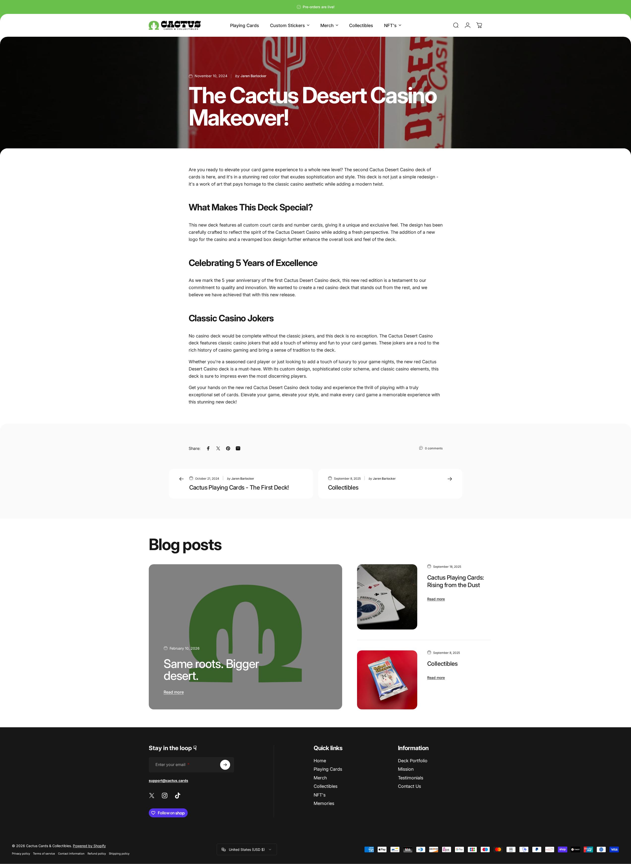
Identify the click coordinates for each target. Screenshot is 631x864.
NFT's (320, 795)
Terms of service (44, 853)
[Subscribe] (225, 765)
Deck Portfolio (412, 760)
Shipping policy (119, 853)
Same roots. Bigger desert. (211, 669)
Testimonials (410, 777)
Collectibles (343, 487)
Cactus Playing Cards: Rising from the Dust (455, 581)
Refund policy (97, 853)
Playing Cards (328, 769)
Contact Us (409, 786)
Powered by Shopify (89, 846)
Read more (174, 692)
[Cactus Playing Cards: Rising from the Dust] (387, 597)
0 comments (434, 448)
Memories (324, 803)
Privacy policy (21, 853)
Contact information (71, 853)
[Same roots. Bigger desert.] (245, 636)
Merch (320, 777)
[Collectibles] (387, 679)
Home (320, 760)
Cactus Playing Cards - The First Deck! (239, 487)
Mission (406, 769)
